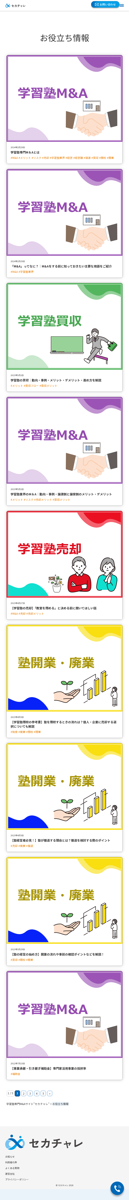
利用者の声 (11, 1162)
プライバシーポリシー (17, 1179)
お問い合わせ (108, 4)
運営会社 (10, 1173)
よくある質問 (12, 1168)
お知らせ (10, 1156)
